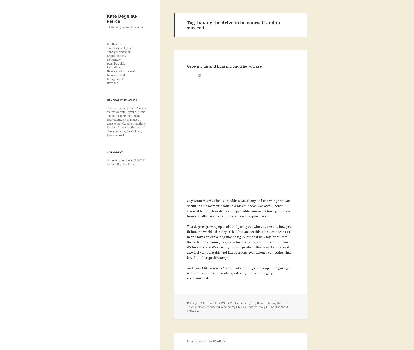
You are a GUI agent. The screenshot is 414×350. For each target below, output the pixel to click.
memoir (225, 307)
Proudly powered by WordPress (207, 341)
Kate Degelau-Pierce (122, 18)
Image (194, 303)
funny (246, 303)
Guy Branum (259, 303)
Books (234, 303)
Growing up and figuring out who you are (224, 66)
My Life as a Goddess (224, 201)
